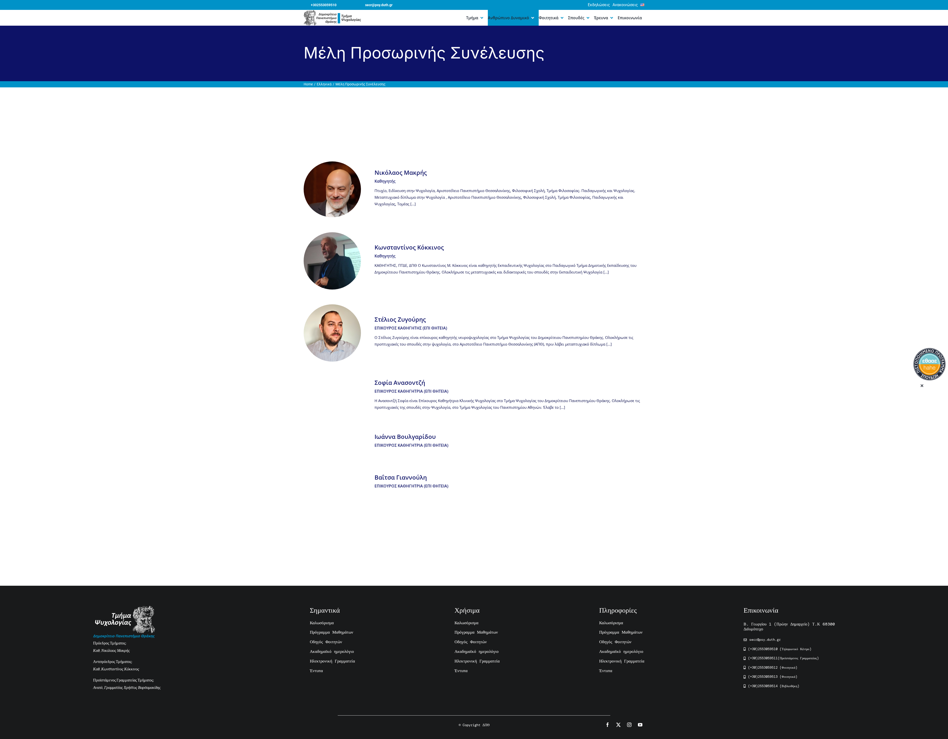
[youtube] (640, 724)
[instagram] (629, 724)
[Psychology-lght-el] (124, 608)
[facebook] (607, 724)
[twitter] (618, 724)
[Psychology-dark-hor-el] (332, 12)
